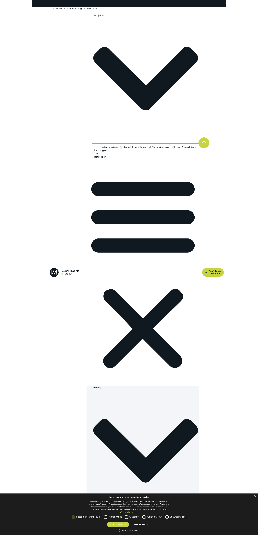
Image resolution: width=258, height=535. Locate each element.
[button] (143, 272)
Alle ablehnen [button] (141, 524)
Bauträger (100, 156)
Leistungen (100, 150)
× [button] (255, 496)
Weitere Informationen (129, 512)
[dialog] (129, 514)
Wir (96, 153)
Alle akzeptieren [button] (118, 524)
